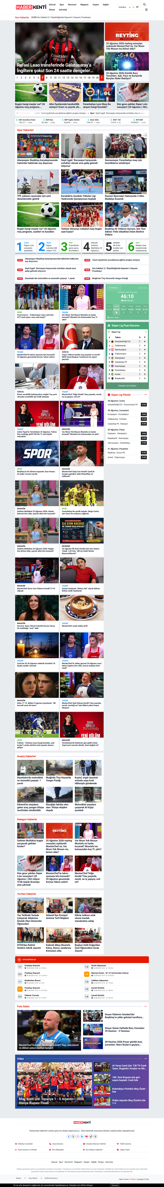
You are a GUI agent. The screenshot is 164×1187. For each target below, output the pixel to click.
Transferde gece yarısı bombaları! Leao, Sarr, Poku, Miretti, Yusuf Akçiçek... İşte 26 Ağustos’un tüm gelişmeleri (74, 248)
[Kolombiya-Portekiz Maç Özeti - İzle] (102, 1090)
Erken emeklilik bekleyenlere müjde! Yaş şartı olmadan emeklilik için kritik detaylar (37, 395)
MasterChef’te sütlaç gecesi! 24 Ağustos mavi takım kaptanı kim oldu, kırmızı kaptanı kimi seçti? (81, 665)
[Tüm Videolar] (146, 1058)
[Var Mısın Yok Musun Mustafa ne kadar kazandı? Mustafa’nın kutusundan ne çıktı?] (82, 414)
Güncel (52, 4)
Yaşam (96, 4)
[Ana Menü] (145, 9)
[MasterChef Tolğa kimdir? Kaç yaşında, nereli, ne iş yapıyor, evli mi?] (82, 376)
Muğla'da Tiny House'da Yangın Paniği (51, 17)
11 (59, 77)
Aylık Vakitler (114, 317)
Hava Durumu (57, 1144)
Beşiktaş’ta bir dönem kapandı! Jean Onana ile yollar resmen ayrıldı (36, 472)
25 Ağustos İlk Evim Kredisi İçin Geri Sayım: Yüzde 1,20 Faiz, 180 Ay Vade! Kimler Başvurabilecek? (81, 551)
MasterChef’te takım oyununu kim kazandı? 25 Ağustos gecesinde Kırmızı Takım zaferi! (36, 356)
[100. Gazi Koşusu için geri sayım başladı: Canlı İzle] (102, 1078)
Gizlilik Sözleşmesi (51, 1178)
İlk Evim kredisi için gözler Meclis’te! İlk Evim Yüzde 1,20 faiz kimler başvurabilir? (119, 248)
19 (93, 77)
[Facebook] (69, 1136)
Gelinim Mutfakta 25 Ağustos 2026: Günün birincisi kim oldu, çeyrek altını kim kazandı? (96, 248)
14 (72, 77)
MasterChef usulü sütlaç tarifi (75, 626)
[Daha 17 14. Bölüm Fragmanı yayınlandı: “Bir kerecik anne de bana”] (37, 685)
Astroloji (63, 9)
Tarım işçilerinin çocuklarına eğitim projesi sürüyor (116, 260)
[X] (73, 1136)
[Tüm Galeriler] (146, 1006)
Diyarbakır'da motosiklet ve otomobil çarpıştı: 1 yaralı (50, 278)
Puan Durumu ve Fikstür (27, 1150)
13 (68, 77)
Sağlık (106, 4)
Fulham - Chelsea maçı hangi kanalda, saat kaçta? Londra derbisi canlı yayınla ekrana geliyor (35, 745)
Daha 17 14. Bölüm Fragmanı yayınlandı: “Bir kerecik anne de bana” (36, 704)
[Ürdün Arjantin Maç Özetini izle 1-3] (102, 1101)
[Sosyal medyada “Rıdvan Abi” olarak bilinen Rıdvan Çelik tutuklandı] (82, 570)
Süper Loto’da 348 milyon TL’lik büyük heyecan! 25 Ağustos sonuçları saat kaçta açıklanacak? (52, 248)
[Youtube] (86, 1136)
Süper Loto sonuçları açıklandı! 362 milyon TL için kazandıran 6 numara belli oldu (29, 248)
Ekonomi (72, 4)
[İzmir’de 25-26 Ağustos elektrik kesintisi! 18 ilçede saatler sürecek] (37, 645)
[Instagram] (78, 1136)
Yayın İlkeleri (32, 1178)
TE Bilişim (132, 1179)
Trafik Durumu (125, 1144)
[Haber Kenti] (31, 7)
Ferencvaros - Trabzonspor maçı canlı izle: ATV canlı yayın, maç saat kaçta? (35, 316)
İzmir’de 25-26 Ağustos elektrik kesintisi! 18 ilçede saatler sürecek (36, 664)
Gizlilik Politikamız (102, 1185)
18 (89, 77)
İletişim (18, 1178)
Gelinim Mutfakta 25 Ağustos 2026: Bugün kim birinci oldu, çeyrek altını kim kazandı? (35, 550)
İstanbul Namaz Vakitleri (96, 1144)
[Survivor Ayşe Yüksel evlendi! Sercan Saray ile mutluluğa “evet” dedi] (37, 608)
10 (55, 77)
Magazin (84, 4)
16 (80, 77)
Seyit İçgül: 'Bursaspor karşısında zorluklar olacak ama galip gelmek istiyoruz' (72, 113)
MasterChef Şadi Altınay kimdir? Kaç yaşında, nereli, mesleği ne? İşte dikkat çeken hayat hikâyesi (81, 705)
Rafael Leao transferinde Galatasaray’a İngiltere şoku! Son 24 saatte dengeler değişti (142, 248)
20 (97, 77)
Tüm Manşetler (58, 1150)
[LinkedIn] (82, 1136)
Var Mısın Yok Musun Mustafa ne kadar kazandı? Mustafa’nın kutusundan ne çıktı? (80, 433)
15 (76, 77)
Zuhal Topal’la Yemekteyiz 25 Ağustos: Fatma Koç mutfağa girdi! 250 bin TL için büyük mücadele (37, 434)
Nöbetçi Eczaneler (25, 1144)
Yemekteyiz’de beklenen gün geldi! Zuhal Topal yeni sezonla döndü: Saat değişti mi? (80, 744)
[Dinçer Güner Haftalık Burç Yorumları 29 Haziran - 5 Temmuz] (93, 1029)
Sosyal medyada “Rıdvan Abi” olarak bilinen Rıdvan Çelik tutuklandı (81, 589)
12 (63, 77)
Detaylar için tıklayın (127, 385)
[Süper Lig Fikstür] (146, 394)
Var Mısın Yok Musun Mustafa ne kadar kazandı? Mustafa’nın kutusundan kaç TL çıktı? (80, 317)
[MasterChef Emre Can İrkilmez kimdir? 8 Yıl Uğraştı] (37, 570)
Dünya (52, 9)
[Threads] (95, 1136)
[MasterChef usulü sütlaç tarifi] (82, 608)
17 (84, 77)
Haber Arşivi (125, 1150)
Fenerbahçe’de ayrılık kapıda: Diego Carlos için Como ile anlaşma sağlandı (80, 512)
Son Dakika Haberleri (94, 1150)
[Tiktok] (91, 1136)
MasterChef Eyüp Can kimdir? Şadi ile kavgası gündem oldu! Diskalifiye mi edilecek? (78, 473)
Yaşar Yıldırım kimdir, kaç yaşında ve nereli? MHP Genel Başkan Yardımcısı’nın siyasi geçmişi (81, 357)
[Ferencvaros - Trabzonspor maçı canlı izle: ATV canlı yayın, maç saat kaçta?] (37, 297)
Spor (62, 4)
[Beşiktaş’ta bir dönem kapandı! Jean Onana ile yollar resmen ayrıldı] (37, 453)
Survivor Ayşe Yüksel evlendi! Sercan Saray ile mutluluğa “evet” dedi (36, 627)
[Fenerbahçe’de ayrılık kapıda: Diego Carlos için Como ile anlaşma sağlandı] (82, 493)
